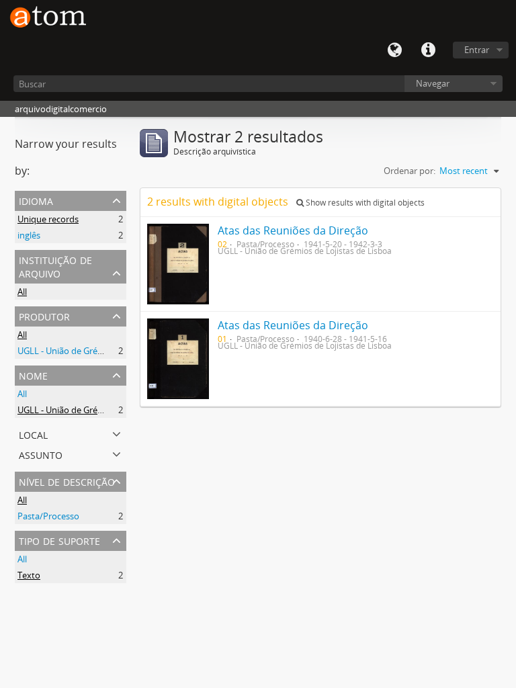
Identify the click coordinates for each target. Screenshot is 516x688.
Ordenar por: (409, 171)
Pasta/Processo (48, 516)
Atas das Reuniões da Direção (293, 230)
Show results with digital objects (364, 202)
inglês (28, 235)
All (22, 292)
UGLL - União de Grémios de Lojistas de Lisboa (109, 351)
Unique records (48, 219)
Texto (28, 575)
